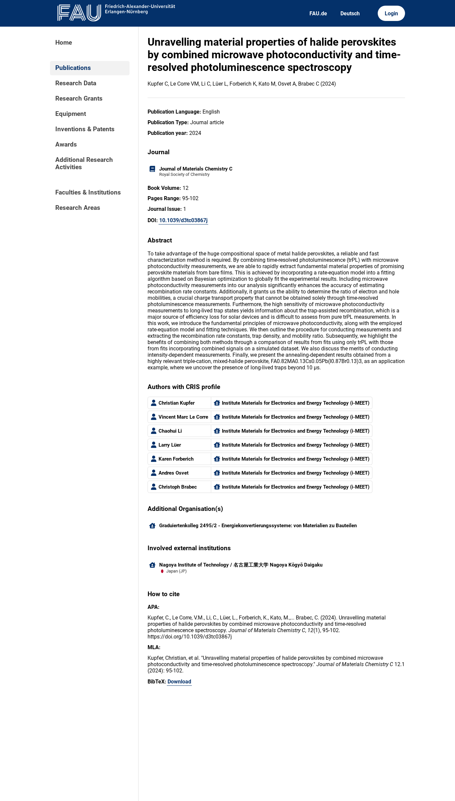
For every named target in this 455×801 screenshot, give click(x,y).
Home (63, 42)
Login (391, 13)
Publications (73, 68)
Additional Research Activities (84, 163)
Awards (66, 144)
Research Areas (77, 207)
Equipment (70, 114)
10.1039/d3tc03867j (183, 220)
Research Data (75, 83)
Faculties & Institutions (88, 192)
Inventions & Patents (85, 129)
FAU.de (318, 13)
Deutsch (350, 13)
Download (179, 681)
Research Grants (79, 98)
